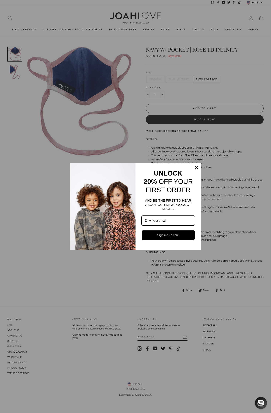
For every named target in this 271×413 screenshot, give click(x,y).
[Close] (196, 167)
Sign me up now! (168, 235)
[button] (261, 403)
